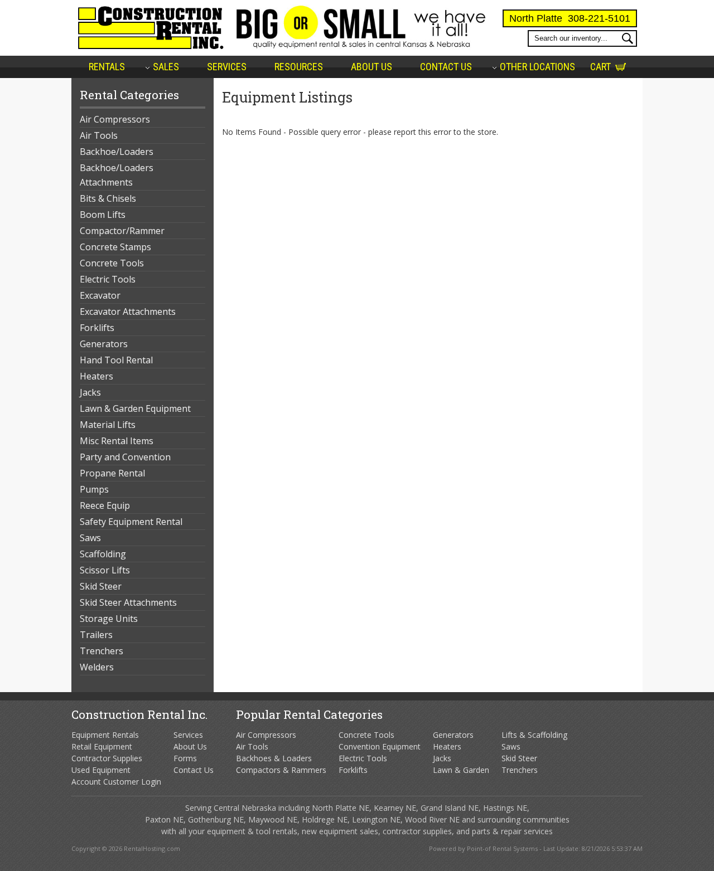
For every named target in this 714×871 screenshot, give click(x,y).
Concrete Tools (112, 263)
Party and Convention (125, 457)
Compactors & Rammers (281, 770)
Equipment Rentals (105, 734)
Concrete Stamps (115, 247)
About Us (371, 66)
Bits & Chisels (108, 198)
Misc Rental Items (116, 441)
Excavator (100, 295)
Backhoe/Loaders (116, 151)
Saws (90, 538)
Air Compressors (115, 119)
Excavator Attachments (128, 311)
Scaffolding (103, 554)
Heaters (96, 376)
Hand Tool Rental (116, 360)
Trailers (96, 635)
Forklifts (97, 328)
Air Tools (99, 135)
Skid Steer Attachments (128, 602)
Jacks (90, 392)
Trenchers (101, 651)
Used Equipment (101, 770)
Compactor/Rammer (122, 231)
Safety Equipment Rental (131, 521)
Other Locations (537, 66)
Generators (104, 344)
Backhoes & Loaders (274, 758)
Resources (298, 66)
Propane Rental (112, 473)
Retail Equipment (101, 746)
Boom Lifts (103, 214)
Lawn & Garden (461, 770)
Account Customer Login (116, 781)
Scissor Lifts (105, 570)
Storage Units (109, 618)
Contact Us (446, 66)
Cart (600, 66)
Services (227, 66)
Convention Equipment (380, 746)
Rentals (107, 66)
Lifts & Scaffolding (534, 734)
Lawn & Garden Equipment (135, 408)
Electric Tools (108, 279)
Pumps (94, 489)
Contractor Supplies (106, 758)
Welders (97, 667)
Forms (185, 758)
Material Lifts (108, 425)
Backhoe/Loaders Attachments (116, 175)
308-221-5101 (599, 18)
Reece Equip (105, 505)
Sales (166, 66)
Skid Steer (101, 586)
